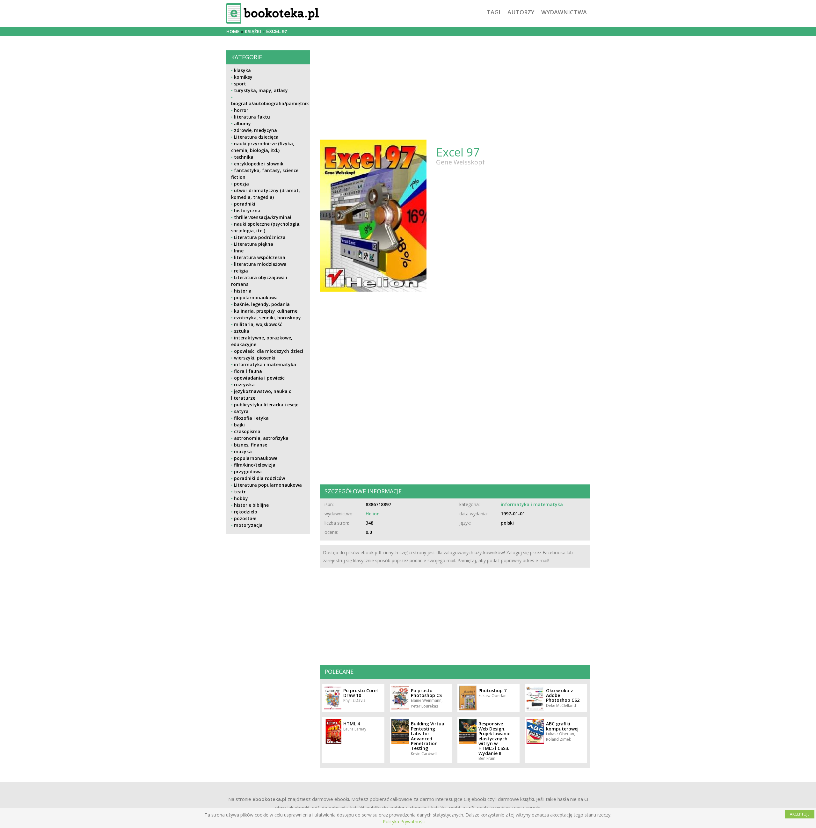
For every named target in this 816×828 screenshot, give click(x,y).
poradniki (244, 204)
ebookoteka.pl (269, 799)
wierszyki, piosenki (254, 358)
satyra (241, 411)
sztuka (241, 331)
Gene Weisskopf (460, 162)
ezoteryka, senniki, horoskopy (267, 318)
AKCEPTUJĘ (800, 814)
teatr (240, 492)
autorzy (520, 12)
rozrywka (244, 384)
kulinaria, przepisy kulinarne (265, 311)
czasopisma (247, 431)
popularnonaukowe (255, 458)
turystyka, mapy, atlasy (261, 90)
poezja (241, 184)
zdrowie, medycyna (255, 130)
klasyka (242, 70)
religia (241, 271)
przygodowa (248, 471)
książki (253, 31)
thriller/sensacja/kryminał (262, 217)
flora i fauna (248, 371)
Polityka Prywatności (404, 821)
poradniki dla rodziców (259, 478)
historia (242, 291)
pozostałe (245, 518)
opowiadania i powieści (260, 378)
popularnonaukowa (256, 297)
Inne (239, 251)
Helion (373, 514)
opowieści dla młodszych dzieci (268, 351)
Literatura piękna (253, 244)
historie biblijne (251, 505)
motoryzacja (248, 525)
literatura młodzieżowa (260, 264)
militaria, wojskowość (258, 324)
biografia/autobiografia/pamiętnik (270, 103)
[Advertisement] (268, 583)
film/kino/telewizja (254, 465)
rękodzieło (245, 512)
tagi (493, 12)
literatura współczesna (259, 257)
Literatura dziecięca (256, 137)
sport (240, 84)
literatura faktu (252, 117)
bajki (239, 425)
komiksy (243, 77)
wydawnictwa (564, 12)
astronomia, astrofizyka (261, 438)
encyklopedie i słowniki (259, 164)
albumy (242, 123)
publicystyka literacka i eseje (266, 405)
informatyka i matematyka (265, 364)
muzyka (243, 451)
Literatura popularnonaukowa (268, 485)
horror (241, 110)
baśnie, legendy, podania (262, 304)
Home (233, 31)
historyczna (247, 210)
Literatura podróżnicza (260, 237)
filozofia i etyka (251, 418)
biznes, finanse (250, 445)
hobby (241, 498)
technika (243, 157)
